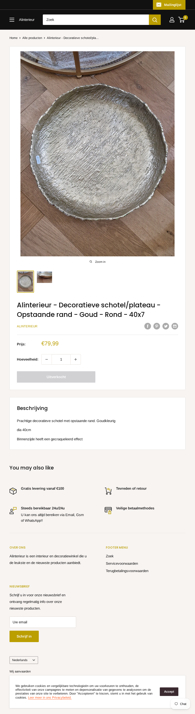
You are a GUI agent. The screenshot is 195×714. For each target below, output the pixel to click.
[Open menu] (12, 20)
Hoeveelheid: (28, 359)
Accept (169, 691)
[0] (182, 20)
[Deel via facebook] (147, 326)
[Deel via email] (174, 326)
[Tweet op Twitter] (165, 326)
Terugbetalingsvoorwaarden (127, 571)
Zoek (110, 556)
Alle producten (32, 38)
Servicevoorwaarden (122, 563)
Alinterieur (27, 326)
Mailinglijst (172, 5)
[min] (47, 359)
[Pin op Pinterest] (156, 326)
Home (14, 38)
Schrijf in (24, 636)
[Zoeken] (155, 19)
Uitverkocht (56, 377)
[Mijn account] (172, 19)
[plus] (76, 359)
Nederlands (19, 660)
